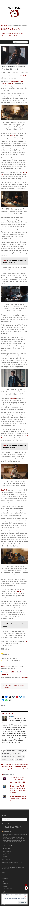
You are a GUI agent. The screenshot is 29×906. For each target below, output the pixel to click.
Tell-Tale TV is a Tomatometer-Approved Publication (13, 860)
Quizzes (4, 893)
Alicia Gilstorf (15, 72)
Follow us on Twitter (9, 672)
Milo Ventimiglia (18, 757)
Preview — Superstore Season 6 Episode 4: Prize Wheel (21, 767)
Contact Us (5, 850)
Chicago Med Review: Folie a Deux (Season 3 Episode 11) (18, 798)
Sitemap (5, 856)
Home (2, 25)
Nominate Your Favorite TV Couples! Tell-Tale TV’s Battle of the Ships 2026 (18, 780)
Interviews (5, 883)
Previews (5, 886)
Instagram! (4, 674)
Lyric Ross (16, 754)
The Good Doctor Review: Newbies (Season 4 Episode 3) (7, 767)
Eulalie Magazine (7, 831)
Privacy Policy (6, 853)
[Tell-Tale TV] (14, 11)
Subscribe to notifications (7, 875)
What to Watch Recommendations (12, 33)
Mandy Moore (6, 757)
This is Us (26, 72)
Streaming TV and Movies (10, 36)
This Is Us (19, 760)
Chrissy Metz (22, 751)
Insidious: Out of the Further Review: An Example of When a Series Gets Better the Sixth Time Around (14, 838)
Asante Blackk (11, 751)
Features (5, 889)
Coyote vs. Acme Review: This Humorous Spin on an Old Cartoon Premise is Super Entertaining (14, 841)
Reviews (5, 25)
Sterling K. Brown (7, 760)
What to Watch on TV (7, 888)
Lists (4, 891)
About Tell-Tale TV (7, 848)
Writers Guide (6, 854)
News (4, 885)
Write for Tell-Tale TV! (7, 851)
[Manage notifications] (25, 896)
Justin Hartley (6, 754)
